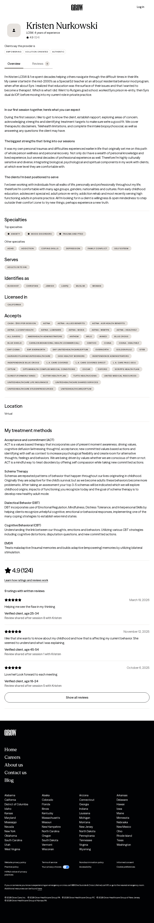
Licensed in (16, 297)
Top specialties (13, 227)
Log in (140, 7)
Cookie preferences (126, 866)
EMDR (9, 543)
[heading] (19, 570)
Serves (11, 259)
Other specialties (15, 241)
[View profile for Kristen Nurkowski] (14, 30)
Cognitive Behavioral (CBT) (23, 525)
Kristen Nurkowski (61, 25)
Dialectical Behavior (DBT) (22, 503)
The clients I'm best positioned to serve (31, 177)
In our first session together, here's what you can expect (42, 110)
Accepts (13, 315)
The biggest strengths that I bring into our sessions (40, 141)
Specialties (16, 219)
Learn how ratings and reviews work (26, 580)
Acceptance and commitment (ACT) (29, 440)
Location (13, 406)
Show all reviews (77, 697)
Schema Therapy (16, 471)
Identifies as (17, 278)
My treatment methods (28, 430)
